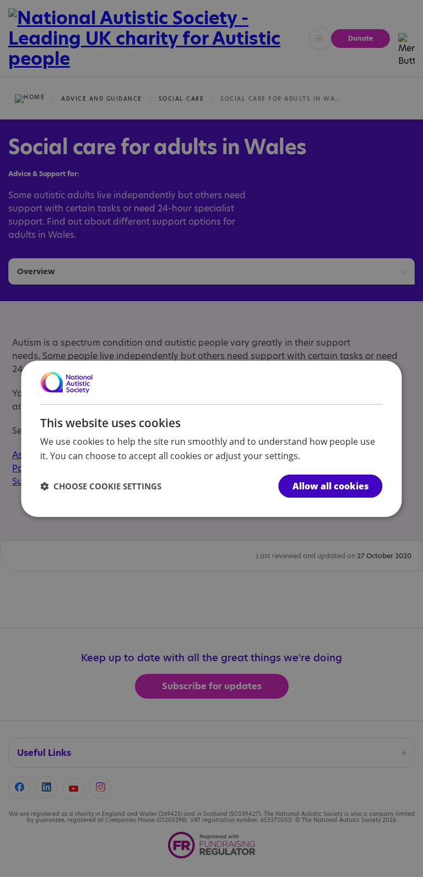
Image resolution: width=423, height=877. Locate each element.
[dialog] (211, 438)
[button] (100, 486)
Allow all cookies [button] (330, 486)
